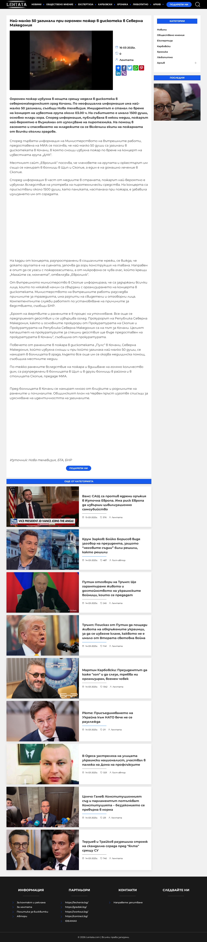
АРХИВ (157, 4)
